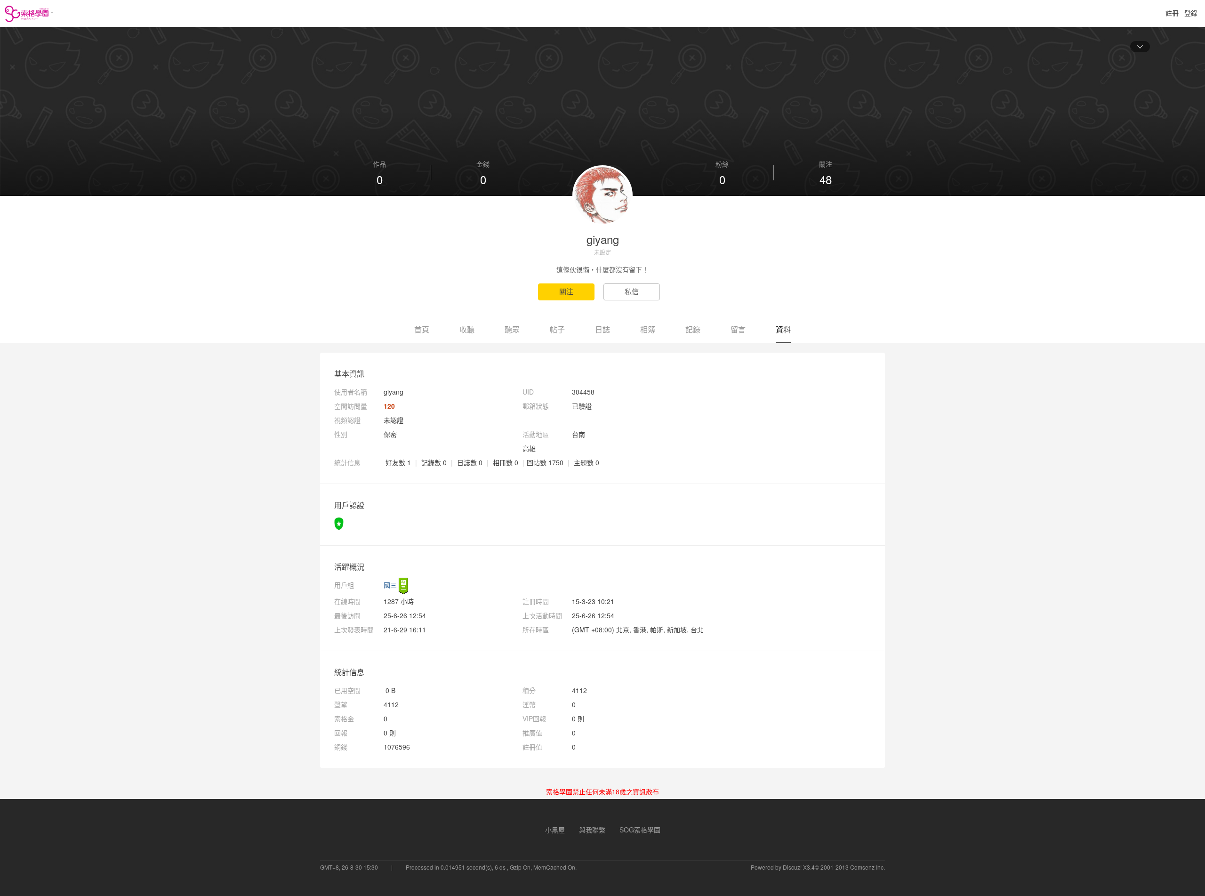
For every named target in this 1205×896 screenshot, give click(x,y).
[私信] (635, 291)
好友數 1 (398, 462)
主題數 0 (586, 462)
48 (825, 179)
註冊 (1172, 12)
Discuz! (792, 867)
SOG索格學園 (639, 829)
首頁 (421, 329)
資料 (783, 329)
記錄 (692, 329)
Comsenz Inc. (867, 867)
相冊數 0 (505, 462)
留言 (738, 329)
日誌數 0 (469, 462)
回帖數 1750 (545, 462)
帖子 (557, 329)
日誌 (602, 329)
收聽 (466, 329)
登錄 (1190, 12)
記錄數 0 (434, 462)
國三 (390, 584)
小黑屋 (555, 829)
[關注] (570, 291)
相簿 (647, 329)
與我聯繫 (592, 829)
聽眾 (512, 329)
